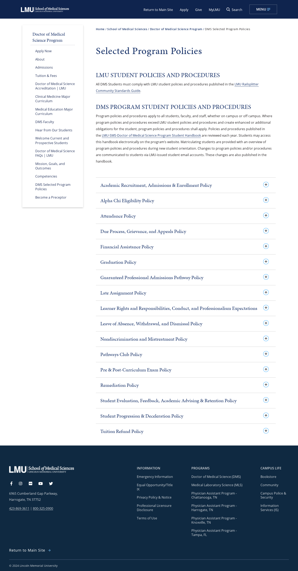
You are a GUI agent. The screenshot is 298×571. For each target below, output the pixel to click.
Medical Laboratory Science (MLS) (216, 485)
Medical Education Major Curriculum (54, 111)
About (40, 59)
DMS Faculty (44, 122)
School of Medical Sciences (127, 29)
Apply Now (43, 51)
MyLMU (214, 9)
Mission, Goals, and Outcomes (50, 166)
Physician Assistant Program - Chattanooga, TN (214, 495)
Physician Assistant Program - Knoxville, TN (214, 520)
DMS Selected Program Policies (53, 186)
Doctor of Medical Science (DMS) (216, 476)
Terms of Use (147, 518)
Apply (184, 9)
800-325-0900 (43, 508)
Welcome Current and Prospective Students (52, 140)
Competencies (46, 176)
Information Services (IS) (269, 507)
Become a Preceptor (50, 197)
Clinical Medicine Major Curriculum (52, 98)
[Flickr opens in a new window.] (32, 484)
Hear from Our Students (53, 130)
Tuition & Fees (46, 75)
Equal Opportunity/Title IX (155, 487)
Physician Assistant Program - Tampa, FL (214, 532)
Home (100, 29)
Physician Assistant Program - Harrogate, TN (214, 507)
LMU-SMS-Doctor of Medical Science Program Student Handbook (151, 135)
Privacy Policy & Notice (154, 497)
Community (269, 485)
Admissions (44, 67)
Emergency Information (155, 476)
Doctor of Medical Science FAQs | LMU (55, 153)
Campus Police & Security (273, 495)
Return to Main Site (158, 9)
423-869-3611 (19, 508)
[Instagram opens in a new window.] (22, 484)
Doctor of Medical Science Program (176, 29)
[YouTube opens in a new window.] (43, 484)
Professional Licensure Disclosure (154, 507)
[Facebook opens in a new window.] (13, 484)
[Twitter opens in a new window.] (53, 484)
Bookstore (268, 476)
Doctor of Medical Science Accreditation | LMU (55, 86)
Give (198, 9)
